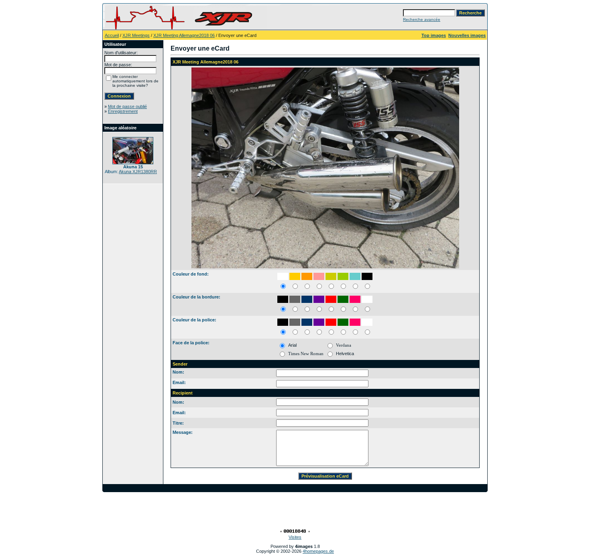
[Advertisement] (295, 510)
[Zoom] (325, 167)
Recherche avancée (421, 19)
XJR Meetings (136, 35)
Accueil (112, 35)
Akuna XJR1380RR (138, 171)
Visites (295, 537)
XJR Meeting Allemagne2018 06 (184, 35)
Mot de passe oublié (127, 106)
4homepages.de (318, 551)
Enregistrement (123, 111)
